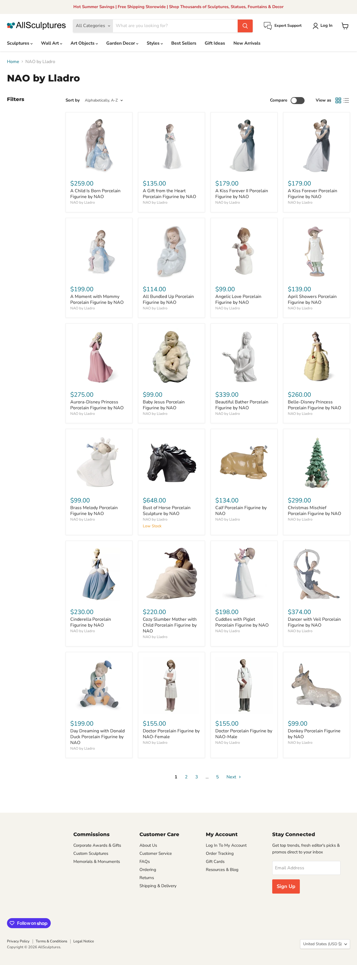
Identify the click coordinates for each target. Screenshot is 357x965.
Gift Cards (215, 861)
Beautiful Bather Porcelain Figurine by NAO (241, 405)
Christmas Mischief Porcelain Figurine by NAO (314, 511)
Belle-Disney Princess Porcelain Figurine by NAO (314, 405)
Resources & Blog (222, 869)
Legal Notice (83, 941)
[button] (324, 26)
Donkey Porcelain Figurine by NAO (314, 734)
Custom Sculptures (90, 853)
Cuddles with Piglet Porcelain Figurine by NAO (242, 622)
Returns (146, 877)
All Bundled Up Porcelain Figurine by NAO (168, 299)
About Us (148, 845)
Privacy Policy (18, 941)
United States (322, 944)
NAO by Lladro (82, 202)
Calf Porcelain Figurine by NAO (241, 511)
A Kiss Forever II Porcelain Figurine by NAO (241, 194)
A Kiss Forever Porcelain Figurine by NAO (312, 194)
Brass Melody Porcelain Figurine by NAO (94, 511)
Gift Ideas (215, 43)
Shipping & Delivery (158, 886)
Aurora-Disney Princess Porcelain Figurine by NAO (97, 405)
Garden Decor (121, 43)
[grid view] (338, 100)
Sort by (73, 100)
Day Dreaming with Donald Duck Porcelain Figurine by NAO (97, 737)
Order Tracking (220, 853)
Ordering (147, 869)
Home (13, 61)
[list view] (346, 100)
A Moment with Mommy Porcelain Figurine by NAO (97, 299)
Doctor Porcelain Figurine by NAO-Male (243, 734)
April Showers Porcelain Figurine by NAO (312, 299)
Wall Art (50, 43)
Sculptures (18, 43)
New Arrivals (246, 43)
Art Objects (83, 43)
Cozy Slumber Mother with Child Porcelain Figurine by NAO (170, 625)
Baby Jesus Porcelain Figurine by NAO (164, 405)
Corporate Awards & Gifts (97, 845)
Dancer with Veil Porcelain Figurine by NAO (314, 622)
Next (231, 777)
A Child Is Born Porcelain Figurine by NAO (95, 194)
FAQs (144, 861)
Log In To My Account (226, 845)
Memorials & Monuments (96, 861)
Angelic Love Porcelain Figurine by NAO (238, 299)
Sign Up (286, 886)
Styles (154, 43)
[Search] (245, 26)
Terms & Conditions (51, 941)
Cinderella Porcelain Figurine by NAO (90, 622)
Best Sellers (183, 43)
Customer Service (155, 853)
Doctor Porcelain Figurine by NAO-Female (171, 734)
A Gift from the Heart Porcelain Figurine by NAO (169, 194)
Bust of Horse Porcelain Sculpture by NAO (166, 511)
